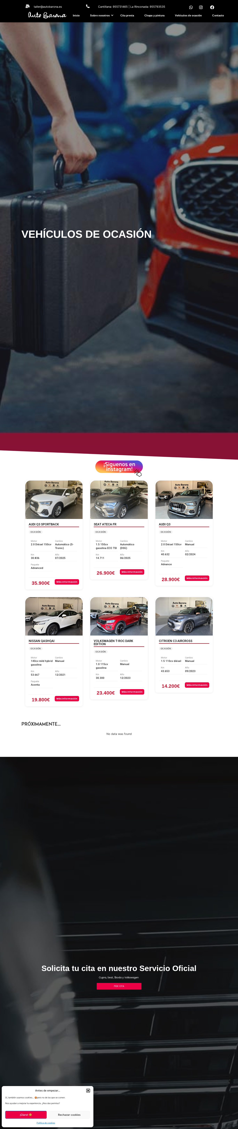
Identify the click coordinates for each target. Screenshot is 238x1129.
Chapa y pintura (154, 15)
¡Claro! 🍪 (26, 1114)
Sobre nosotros (100, 15)
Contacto (218, 15)
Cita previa (127, 15)
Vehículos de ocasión (188, 15)
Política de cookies (46, 1122)
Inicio (76, 15)
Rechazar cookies (69, 1114)
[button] (88, 1090)
